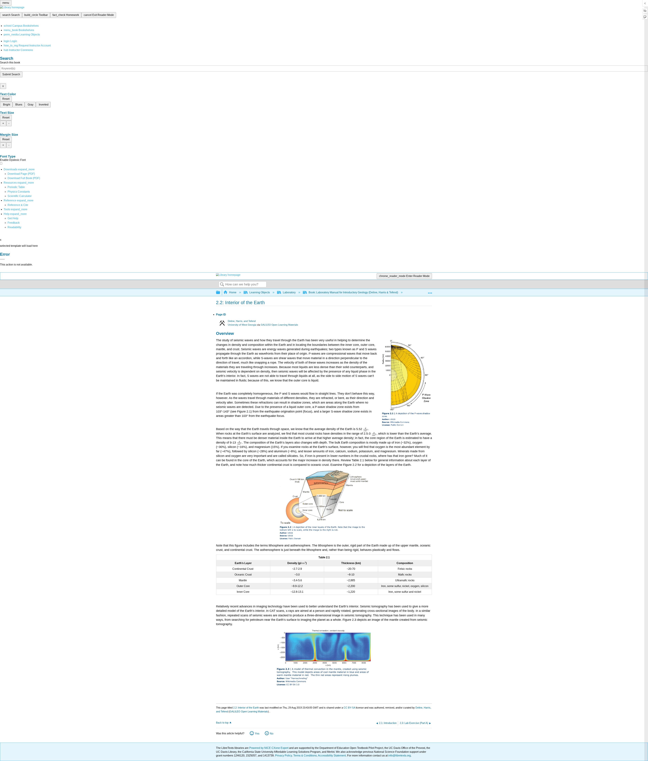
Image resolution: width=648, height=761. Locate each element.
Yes (257, 733)
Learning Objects (260, 292)
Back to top (222, 722)
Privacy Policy (283, 755)
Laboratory (289, 292)
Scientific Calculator (20, 196)
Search (222, 284)
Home (232, 292)
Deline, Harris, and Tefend (242, 321)
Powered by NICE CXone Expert (269, 747)
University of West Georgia (242, 325)
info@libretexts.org (399, 755)
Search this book (10, 62)
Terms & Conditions (305, 755)
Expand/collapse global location (430, 291)
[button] (14, 222)
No (271, 733)
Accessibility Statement (332, 755)
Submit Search (11, 74)
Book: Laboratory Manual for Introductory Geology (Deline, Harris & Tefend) (353, 292)
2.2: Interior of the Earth (246, 707)
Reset (5, 98)
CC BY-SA (350, 707)
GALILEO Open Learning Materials (279, 325)
